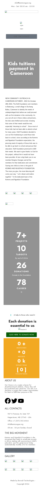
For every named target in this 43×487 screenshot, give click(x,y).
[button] (9, 329)
